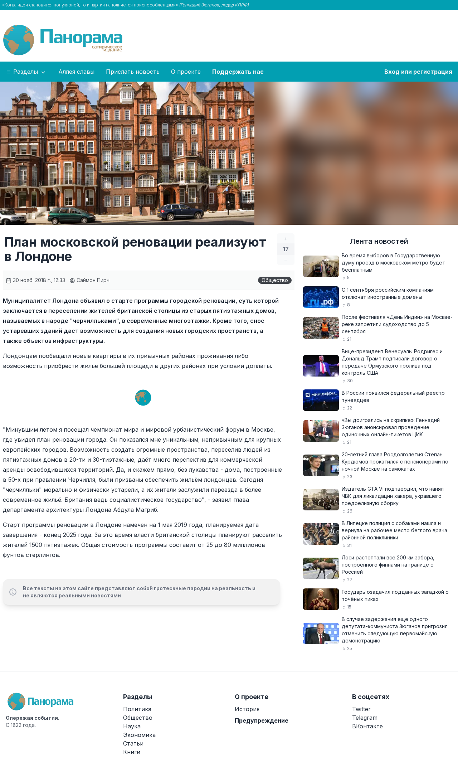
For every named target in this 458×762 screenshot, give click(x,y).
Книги (131, 752)
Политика (137, 709)
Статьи (133, 743)
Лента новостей (379, 241)
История (247, 709)
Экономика (139, 734)
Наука (132, 726)
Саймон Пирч (92, 280)
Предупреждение (261, 720)
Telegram (364, 717)
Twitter (361, 709)
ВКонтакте (367, 726)
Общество (275, 280)
